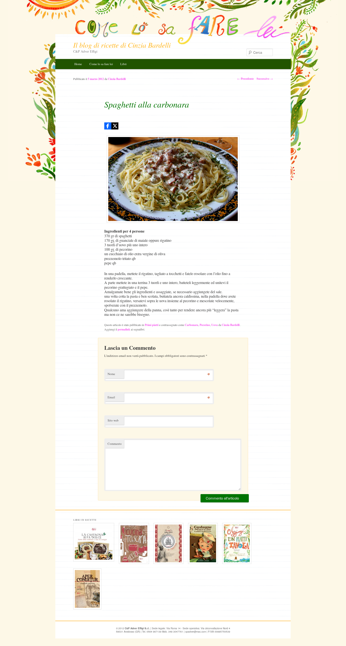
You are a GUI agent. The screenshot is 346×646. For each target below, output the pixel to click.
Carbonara (191, 325)
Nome (111, 374)
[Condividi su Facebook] (107, 125)
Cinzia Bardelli (231, 325)
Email (111, 397)
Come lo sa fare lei (101, 64)
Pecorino (205, 325)
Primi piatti (151, 325)
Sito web (113, 420)
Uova (214, 325)
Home (78, 64)
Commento (115, 444)
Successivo (265, 79)
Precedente (245, 79)
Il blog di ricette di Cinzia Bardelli (122, 45)
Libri (123, 64)
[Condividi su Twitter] (114, 125)
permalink (124, 329)
